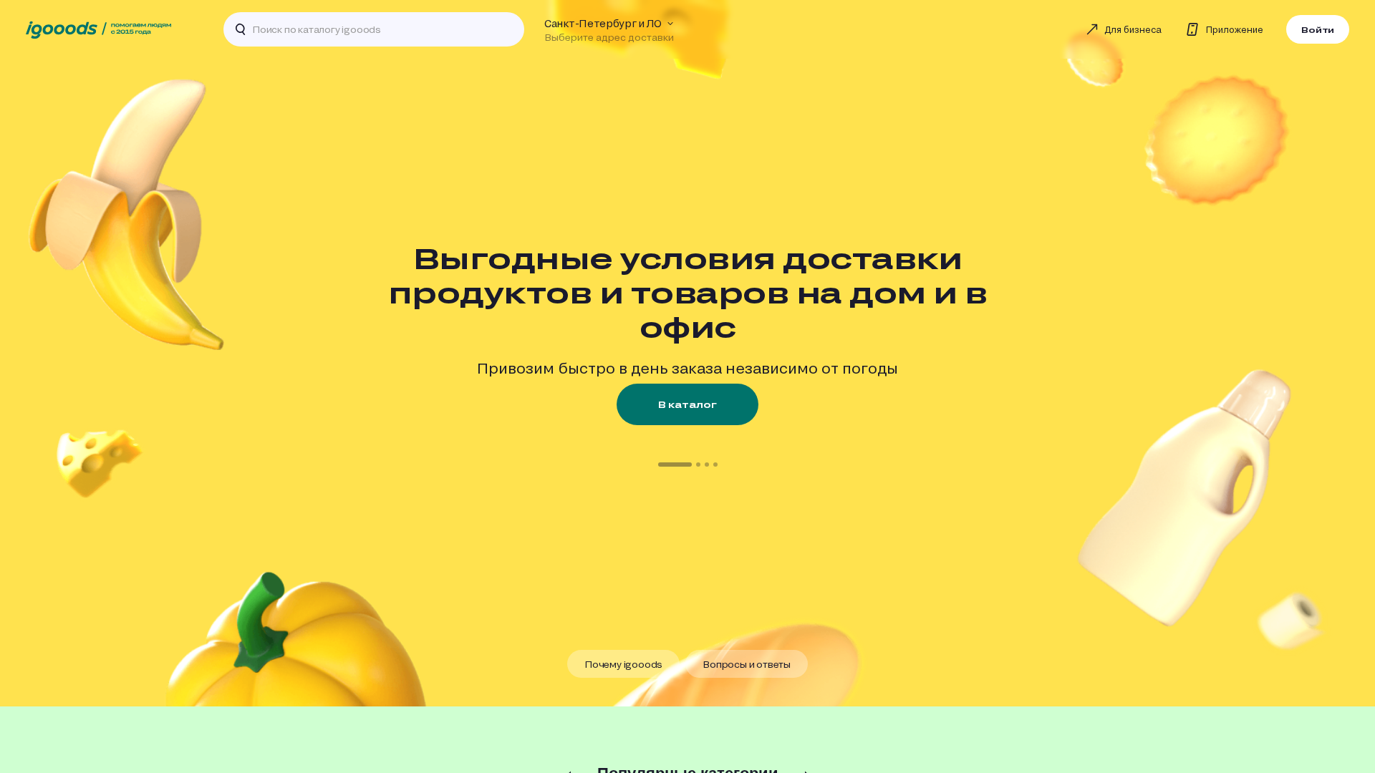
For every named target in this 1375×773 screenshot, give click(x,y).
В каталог (687, 404)
